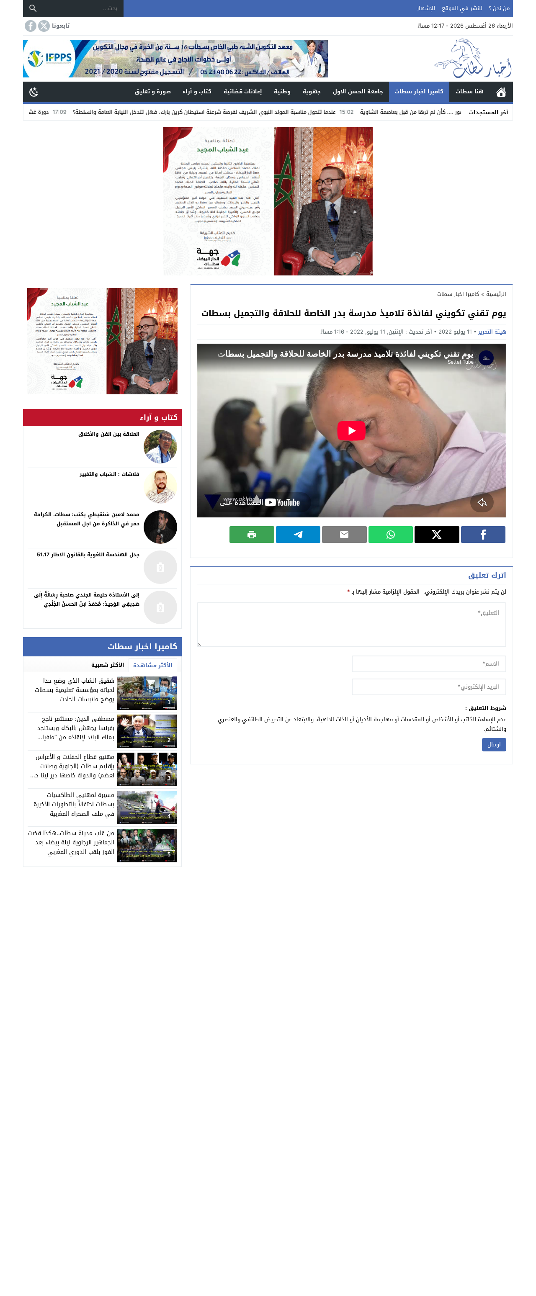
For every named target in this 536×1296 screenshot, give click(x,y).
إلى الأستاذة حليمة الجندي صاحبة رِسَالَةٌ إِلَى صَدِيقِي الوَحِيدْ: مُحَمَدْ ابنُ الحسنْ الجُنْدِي (86, 599)
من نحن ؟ (499, 8)
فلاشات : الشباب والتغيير (109, 474)
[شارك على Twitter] (437, 535)
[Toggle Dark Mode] (34, 92)
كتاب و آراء (197, 91)
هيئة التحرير (492, 332)
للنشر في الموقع (462, 8)
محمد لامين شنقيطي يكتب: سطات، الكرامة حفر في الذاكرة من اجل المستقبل (86, 519)
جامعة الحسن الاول (358, 91)
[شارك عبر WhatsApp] (391, 535)
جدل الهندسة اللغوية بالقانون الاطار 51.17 (88, 554)
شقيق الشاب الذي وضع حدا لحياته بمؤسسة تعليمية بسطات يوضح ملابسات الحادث (74, 690)
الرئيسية (501, 92)
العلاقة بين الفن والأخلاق (108, 434)
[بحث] (33, 8)
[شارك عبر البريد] (344, 535)
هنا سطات (470, 91)
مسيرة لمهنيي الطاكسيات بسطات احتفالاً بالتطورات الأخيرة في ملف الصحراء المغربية (74, 804)
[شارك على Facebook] (483, 535)
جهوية (312, 91)
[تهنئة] (102, 341)
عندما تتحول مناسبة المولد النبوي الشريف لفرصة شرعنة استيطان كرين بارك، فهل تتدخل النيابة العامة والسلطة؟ (253, 112)
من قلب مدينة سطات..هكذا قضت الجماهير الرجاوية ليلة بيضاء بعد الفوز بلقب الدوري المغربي (71, 843)
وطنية (282, 91)
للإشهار (426, 8)
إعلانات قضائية (243, 91)
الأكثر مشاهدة (153, 665)
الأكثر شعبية (107, 665)
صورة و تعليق (152, 91)
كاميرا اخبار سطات (419, 91)
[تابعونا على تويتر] (43, 26)
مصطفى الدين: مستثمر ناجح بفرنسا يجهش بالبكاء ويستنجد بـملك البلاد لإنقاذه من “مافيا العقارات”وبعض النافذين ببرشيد (75, 733)
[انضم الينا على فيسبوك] (29, 26)
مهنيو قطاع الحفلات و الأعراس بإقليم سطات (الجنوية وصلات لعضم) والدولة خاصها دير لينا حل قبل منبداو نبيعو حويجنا (72, 771)
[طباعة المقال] (252, 535)
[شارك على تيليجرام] (298, 535)
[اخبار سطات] (420, 59)
